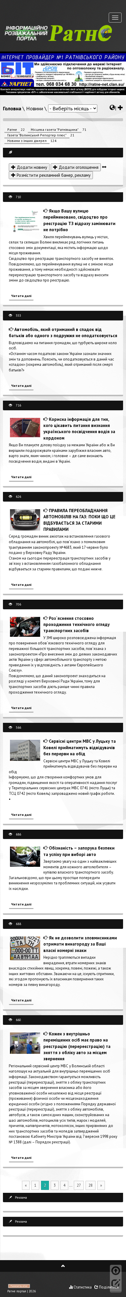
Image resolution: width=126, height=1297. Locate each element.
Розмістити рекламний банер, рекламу (53, 175)
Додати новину (31, 167)
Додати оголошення (77, 167)
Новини (34, 108)
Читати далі (21, 296)
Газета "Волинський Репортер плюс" (37, 135)
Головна (12, 108)
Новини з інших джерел (27, 140)
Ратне (12, 129)
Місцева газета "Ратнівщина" (55, 129)
